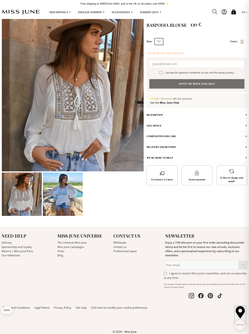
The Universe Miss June (72, 242)
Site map (81, 307)
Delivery (6, 242)
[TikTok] (220, 296)
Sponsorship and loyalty (16, 247)
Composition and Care (161, 136)
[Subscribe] (243, 264)
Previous (5, 117)
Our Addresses (10, 255)
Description (155, 115)
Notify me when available (197, 84)
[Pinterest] (210, 296)
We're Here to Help (160, 157)
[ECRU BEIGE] (242, 41)
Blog (60, 255)
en (244, 12)
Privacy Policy (62, 307)
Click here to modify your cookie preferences (119, 307)
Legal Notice (42, 307)
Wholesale (119, 242)
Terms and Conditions (16, 307)
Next (140, 117)
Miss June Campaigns (70, 247)
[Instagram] (191, 296)
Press (60, 251)
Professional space (125, 251)
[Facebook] (201, 296)
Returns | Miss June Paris (17, 251)
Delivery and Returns (161, 147)
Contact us (120, 247)
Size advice (154, 125)
